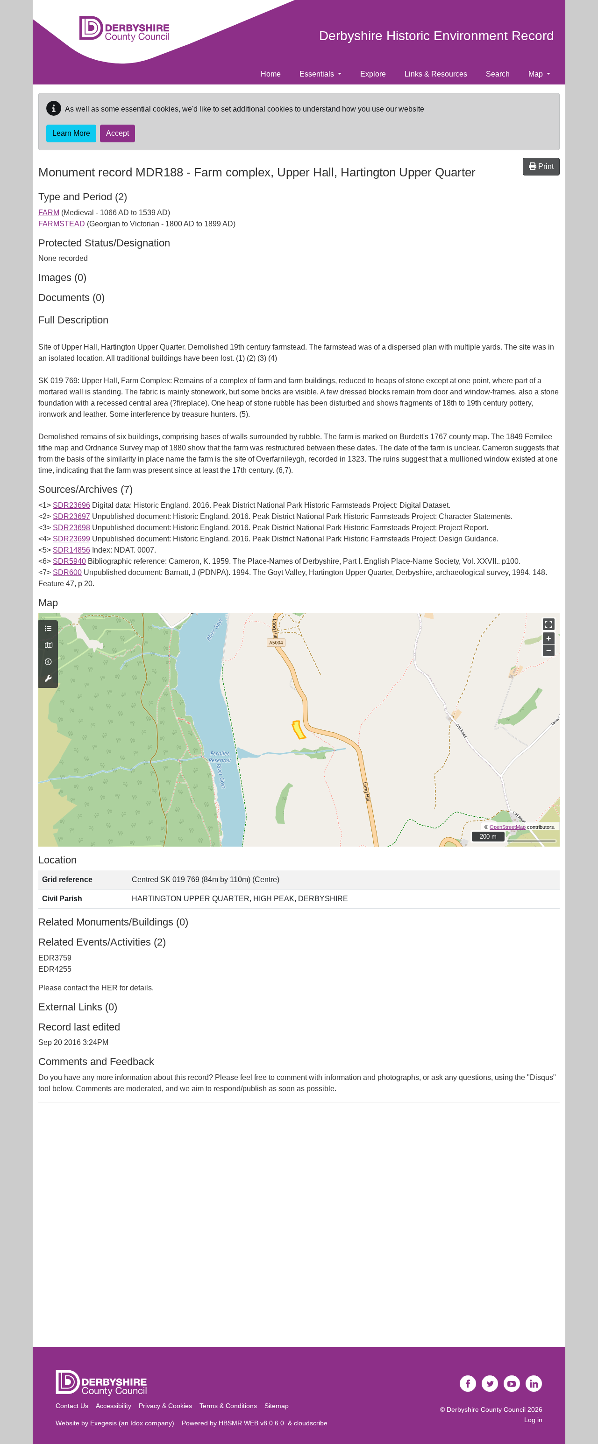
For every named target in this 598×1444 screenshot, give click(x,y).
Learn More (71, 133)
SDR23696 (71, 505)
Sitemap (276, 1405)
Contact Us (72, 1405)
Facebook (468, 1383)
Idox (136, 1423)
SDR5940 (69, 561)
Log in (533, 1419)
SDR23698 (71, 528)
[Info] (48, 662)
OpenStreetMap (508, 827)
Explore (373, 74)
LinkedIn (534, 1383)
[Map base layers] (48, 646)
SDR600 (67, 572)
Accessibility (113, 1405)
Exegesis (103, 1423)
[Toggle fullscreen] (549, 624)
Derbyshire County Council (486, 1409)
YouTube (512, 1383)
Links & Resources (436, 74)
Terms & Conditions (228, 1405)
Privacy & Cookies (165, 1405)
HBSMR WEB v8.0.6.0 (253, 1423)
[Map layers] (48, 629)
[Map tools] (48, 679)
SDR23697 (71, 516)
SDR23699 (71, 539)
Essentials (317, 74)
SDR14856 (71, 550)
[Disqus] (299, 1226)
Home (271, 74)
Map (536, 74)
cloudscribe (310, 1423)
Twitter (490, 1383)
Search (498, 74)
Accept (117, 133)
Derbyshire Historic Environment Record (436, 35)
